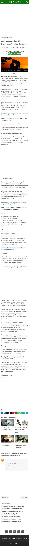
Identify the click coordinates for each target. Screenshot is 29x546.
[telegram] (25, 413)
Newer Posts (5, 497)
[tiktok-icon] (18, 531)
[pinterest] (14, 413)
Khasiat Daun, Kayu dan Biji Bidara (12, 508)
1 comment (22, 47)
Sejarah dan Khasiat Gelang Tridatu (13, 511)
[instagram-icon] (22, 531)
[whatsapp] (20, 413)
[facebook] (3, 413)
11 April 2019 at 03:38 (11, 463)
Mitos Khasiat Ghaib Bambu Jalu (12, 519)
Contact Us (18, 538)
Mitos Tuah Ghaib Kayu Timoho (11, 514)
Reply (7, 468)
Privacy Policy (11, 538)
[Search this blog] (27, 2)
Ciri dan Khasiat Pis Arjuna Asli (11, 516)
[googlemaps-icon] (14, 531)
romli (7, 460)
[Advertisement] (14, 20)
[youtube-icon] (10, 531)
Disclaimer (4, 538)
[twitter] (9, 413)
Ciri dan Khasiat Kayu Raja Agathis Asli (13, 506)
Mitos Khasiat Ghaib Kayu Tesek (12, 521)
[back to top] (25, 542)
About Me (25, 538)
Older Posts (24, 497)
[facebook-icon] (6, 531)
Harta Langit (14, 2)
